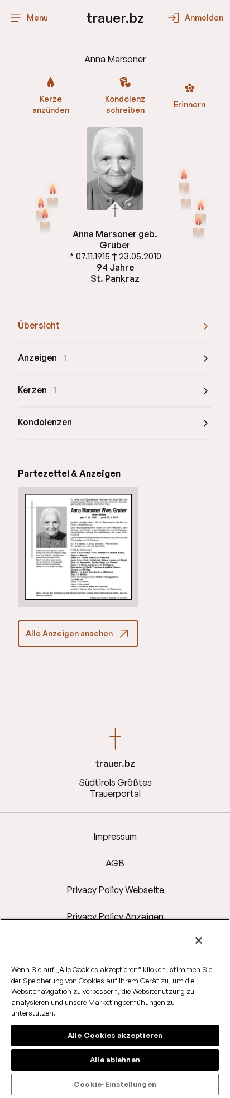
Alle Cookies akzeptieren (115, 1035)
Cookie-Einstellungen (115, 1084)
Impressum (115, 836)
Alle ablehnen (115, 1059)
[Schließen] (198, 940)
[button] (78, 547)
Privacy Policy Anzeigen (115, 916)
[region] (115, 1008)
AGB (115, 863)
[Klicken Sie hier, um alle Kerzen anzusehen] (45, 220)
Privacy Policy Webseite (115, 889)
